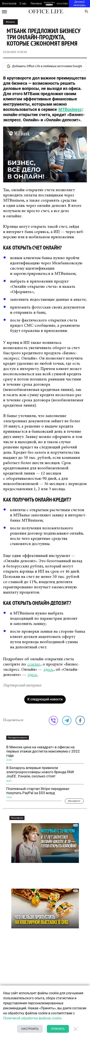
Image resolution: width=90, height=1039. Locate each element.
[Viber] (53, 720)
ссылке (33, 664)
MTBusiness (70, 109)
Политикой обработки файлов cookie (32, 1018)
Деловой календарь (79, 3)
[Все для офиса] (62, 3)
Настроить (30, 1028)
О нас (22, 3)
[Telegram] (67, 720)
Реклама (36, 3)
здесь (48, 670)
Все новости (74, 801)
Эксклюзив (9, 3)
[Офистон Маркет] (49, 3)
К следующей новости (45, 699)
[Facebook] (80, 720)
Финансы (10, 22)
